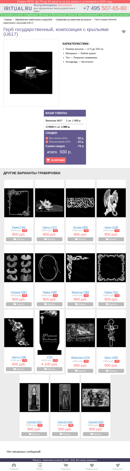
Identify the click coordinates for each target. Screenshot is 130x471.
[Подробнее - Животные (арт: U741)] (80, 342)
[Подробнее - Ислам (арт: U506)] (80, 211)
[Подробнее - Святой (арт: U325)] (95, 406)
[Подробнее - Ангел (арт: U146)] (111, 211)
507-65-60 (105, 8)
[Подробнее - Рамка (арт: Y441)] (18, 211)
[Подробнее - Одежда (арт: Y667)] (18, 276)
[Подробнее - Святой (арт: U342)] (65, 406)
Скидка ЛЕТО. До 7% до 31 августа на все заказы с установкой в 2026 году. (65, 1)
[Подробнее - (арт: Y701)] (49, 341)
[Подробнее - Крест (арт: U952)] (111, 342)
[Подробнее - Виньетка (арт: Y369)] (80, 276)
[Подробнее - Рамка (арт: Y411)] (111, 276)
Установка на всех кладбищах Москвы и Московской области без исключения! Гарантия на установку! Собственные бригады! (65, 16)
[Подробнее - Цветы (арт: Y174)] (49, 211)
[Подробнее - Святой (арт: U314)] (34, 406)
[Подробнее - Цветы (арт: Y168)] (18, 341)
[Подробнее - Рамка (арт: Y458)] (49, 276)
